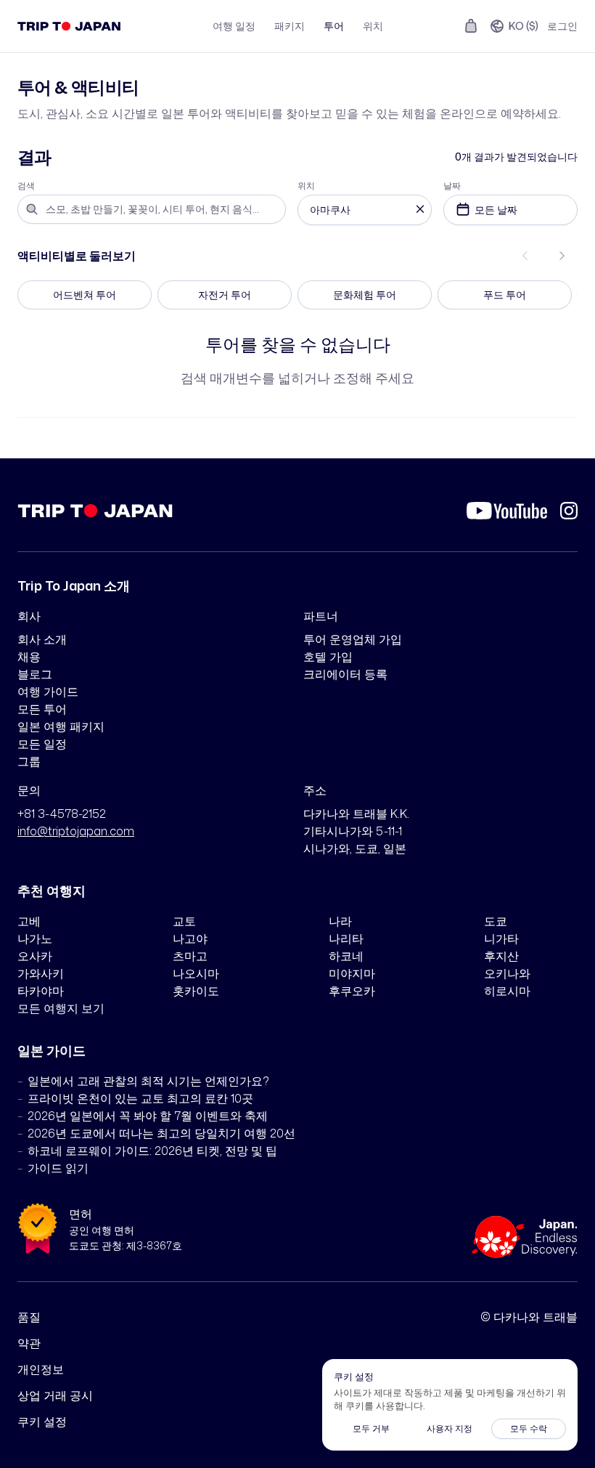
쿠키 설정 (42, 1422)
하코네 (346, 956)
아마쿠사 (330, 209)
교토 (184, 921)
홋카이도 (196, 991)
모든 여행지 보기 (60, 1008)
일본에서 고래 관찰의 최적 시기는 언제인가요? (148, 1081)
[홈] (69, 26)
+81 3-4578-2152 (61, 814)
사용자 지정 (449, 1428)
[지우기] (420, 210)
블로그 (34, 674)
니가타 (501, 938)
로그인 (562, 26)
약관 (29, 1343)
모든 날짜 (496, 209)
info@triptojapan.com (75, 831)
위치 (373, 26)
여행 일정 (234, 26)
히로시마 (507, 991)
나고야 (190, 938)
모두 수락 (528, 1428)
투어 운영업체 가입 (352, 639)
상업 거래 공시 (55, 1395)
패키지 (289, 26)
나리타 (346, 938)
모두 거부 (371, 1428)
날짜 (452, 186)
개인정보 (40, 1369)
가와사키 (40, 973)
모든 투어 (42, 709)
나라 (340, 921)
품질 (29, 1317)
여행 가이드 (47, 691)
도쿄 (495, 921)
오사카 (34, 956)
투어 (334, 26)
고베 (29, 921)
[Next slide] (562, 256)
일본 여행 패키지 (60, 726)
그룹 (29, 761)
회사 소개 (42, 639)
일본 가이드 (51, 1050)
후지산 (501, 956)
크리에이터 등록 (345, 674)
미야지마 (352, 973)
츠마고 (190, 956)
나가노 (34, 938)
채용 (29, 657)
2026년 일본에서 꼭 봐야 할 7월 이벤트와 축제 (148, 1116)
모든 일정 (42, 744)
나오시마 (196, 973)
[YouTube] (507, 510)
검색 (26, 186)
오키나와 (507, 973)
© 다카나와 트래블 (529, 1317)
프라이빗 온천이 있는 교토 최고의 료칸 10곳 (140, 1098)
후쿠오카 (352, 991)
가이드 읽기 (58, 1168)
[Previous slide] (525, 256)
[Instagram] (569, 510)
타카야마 (40, 991)
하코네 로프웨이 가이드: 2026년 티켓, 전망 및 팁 (152, 1151)
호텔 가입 (328, 657)
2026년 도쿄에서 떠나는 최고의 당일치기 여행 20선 (161, 1133)
